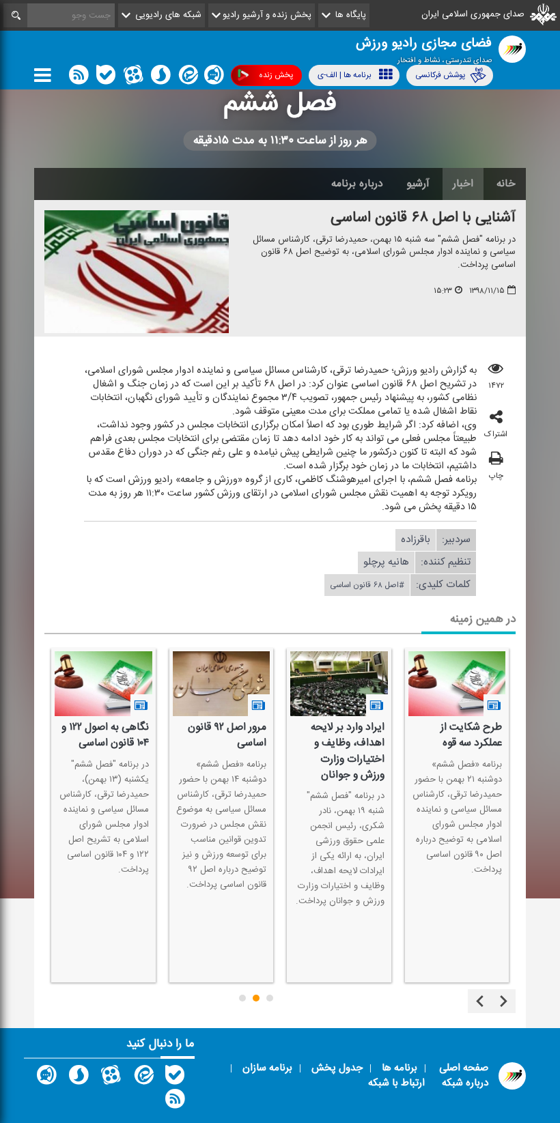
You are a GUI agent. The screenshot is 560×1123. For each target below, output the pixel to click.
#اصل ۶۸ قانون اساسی (367, 585)
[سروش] (160, 77)
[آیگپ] (213, 77)
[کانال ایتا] (187, 77)
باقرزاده (415, 539)
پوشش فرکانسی (440, 75)
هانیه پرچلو (386, 562)
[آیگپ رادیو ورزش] (46, 1078)
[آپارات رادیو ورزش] (110, 1078)
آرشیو (418, 184)
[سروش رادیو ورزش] (78, 1078)
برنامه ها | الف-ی (345, 75)
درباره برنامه (357, 184)
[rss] (78, 77)
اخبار (463, 184)
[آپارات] (133, 77)
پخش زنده (276, 75)
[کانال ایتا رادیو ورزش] (142, 1078)
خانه (506, 184)
